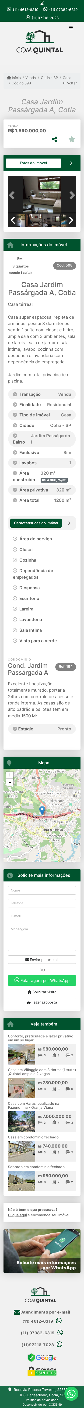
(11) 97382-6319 (63, 9)
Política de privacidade (42, 1400)
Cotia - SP (49, 78)
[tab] (33, 163)
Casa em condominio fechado (33, 1137)
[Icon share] (42, 2)
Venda (30, 78)
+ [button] (9, 775)
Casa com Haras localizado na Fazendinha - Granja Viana (33, 1105)
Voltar (71, 83)
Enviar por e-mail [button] (44, 959)
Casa (67, 78)
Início (16, 78)
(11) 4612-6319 (25, 9)
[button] (13, 195)
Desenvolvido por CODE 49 (42, 1404)
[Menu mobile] (42, 44)
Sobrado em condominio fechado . (37, 1167)
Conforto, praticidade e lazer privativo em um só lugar (40, 1038)
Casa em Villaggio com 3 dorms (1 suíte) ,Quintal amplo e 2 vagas (42, 1072)
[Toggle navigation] (71, 28)
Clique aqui (17, 1215)
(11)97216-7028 (45, 18)
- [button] (10, 782)
